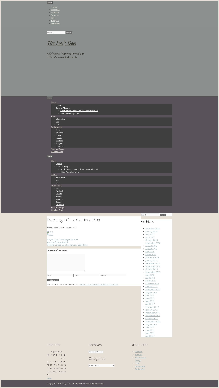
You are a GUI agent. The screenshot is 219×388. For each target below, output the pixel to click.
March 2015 (150, 254)
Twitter (54, 7)
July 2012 (149, 295)
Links (58, 124)
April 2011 (150, 336)
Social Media (56, 127)
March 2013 (150, 280)
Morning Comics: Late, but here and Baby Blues (67, 245)
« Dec (49, 378)
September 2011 (152, 321)
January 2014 (151, 260)
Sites (57, 122)
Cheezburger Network (68, 239)
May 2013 (149, 275)
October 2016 (151, 240)
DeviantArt (56, 23)
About (54, 116)
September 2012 (152, 289)
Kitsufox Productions (95, 383)
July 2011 (149, 327)
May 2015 (149, 251)
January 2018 (151, 231)
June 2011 (149, 330)
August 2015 (151, 248)
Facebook (55, 9)
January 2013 (151, 286)
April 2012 (150, 304)
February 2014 (152, 257)
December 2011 (152, 312)
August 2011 (151, 324)
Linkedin (55, 12)
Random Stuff (57, 151)
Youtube (55, 15)
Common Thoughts (63, 108)
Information (60, 119)
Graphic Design (57, 149)
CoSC (137, 363)
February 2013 (152, 283)
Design (138, 360)
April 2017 (150, 237)
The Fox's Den (61, 43)
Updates (59, 105)
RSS (53, 18)
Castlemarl (140, 366)
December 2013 (152, 263)
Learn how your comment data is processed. (99, 284)
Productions (140, 357)
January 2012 (151, 309)
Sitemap (138, 351)
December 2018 (152, 228)
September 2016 (152, 243)
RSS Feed (59, 141)
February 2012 (152, 307)
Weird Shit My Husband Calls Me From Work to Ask (79, 111)
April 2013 (150, 278)
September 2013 (152, 272)
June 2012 (149, 298)
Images (50, 239)
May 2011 (149, 333)
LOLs (56, 239)
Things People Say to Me (69, 113)
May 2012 (149, 301)
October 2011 (151, 318)
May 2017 (149, 234)
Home (53, 102)
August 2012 (151, 292)
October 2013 (151, 269)
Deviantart (60, 146)
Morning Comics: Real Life (58, 242)
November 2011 (152, 315)
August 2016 (151, 246)
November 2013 (152, 266)
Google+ (55, 20)
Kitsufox (138, 354)
